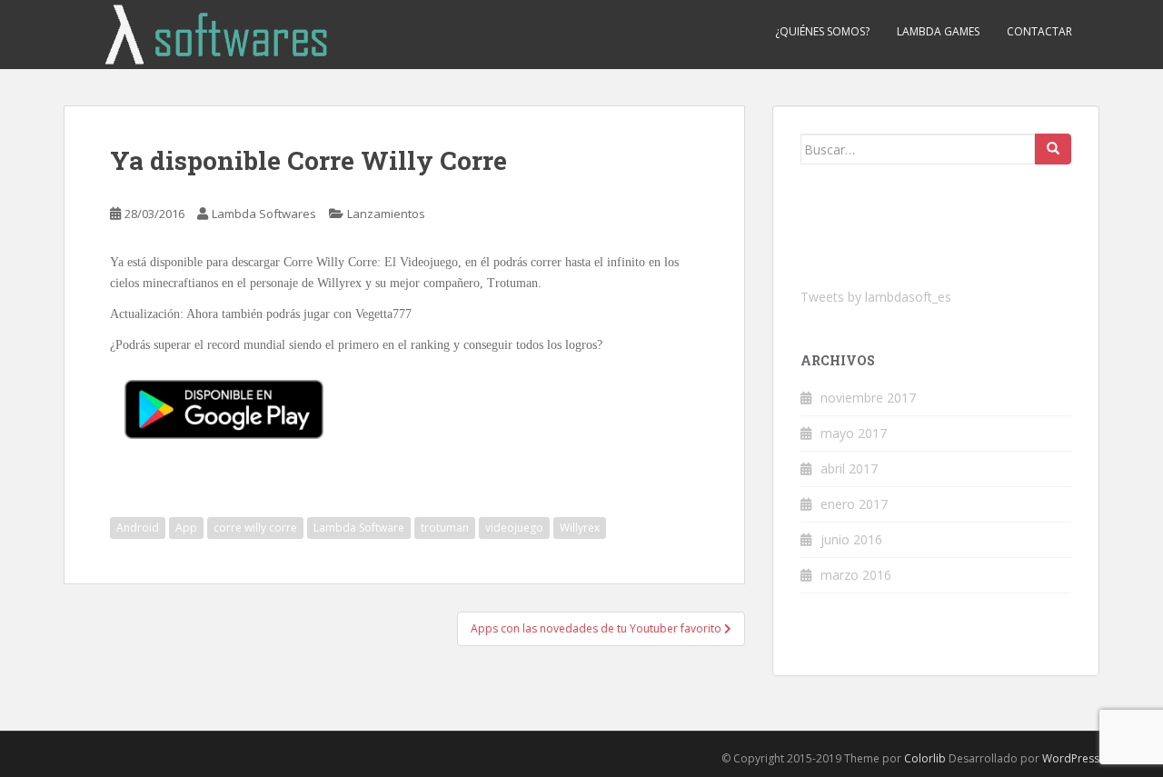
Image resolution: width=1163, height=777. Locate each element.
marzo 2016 (855, 574)
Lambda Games (938, 31)
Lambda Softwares (264, 213)
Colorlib (925, 758)
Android (137, 527)
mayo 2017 (853, 433)
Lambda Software (358, 527)
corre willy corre (255, 527)
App (186, 527)
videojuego (514, 527)
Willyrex (580, 527)
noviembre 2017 (868, 397)
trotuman (445, 527)
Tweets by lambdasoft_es (875, 296)
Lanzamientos (386, 213)
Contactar (1039, 31)
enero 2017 (854, 504)
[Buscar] (1053, 149)
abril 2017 (849, 468)
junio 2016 (851, 539)
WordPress (1070, 758)
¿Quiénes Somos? (822, 31)
